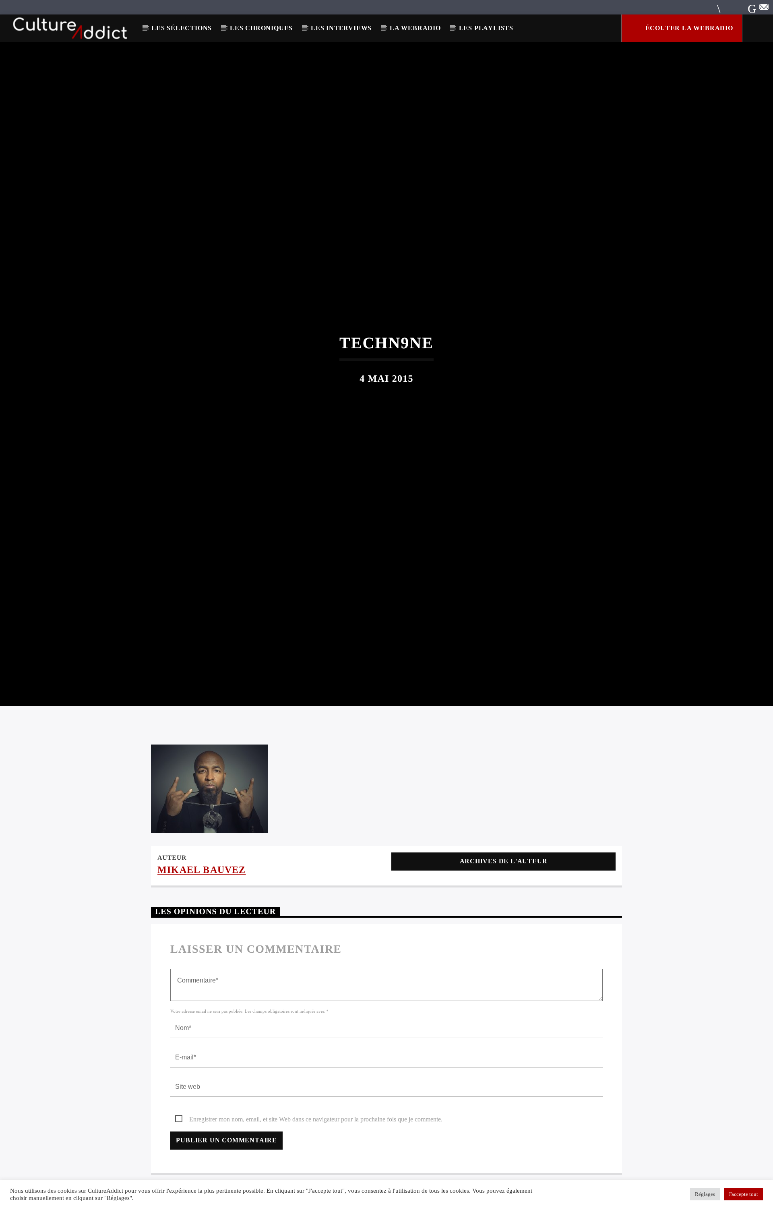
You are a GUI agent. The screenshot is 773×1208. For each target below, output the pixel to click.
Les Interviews (341, 28)
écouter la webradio (688, 28)
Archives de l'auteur (504, 898)
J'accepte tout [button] (743, 1194)
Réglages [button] (705, 1194)
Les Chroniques (261, 28)
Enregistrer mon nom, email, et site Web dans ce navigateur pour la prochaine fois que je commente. (315, 1156)
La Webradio (415, 28)
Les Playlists (486, 28)
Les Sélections (181, 28)
